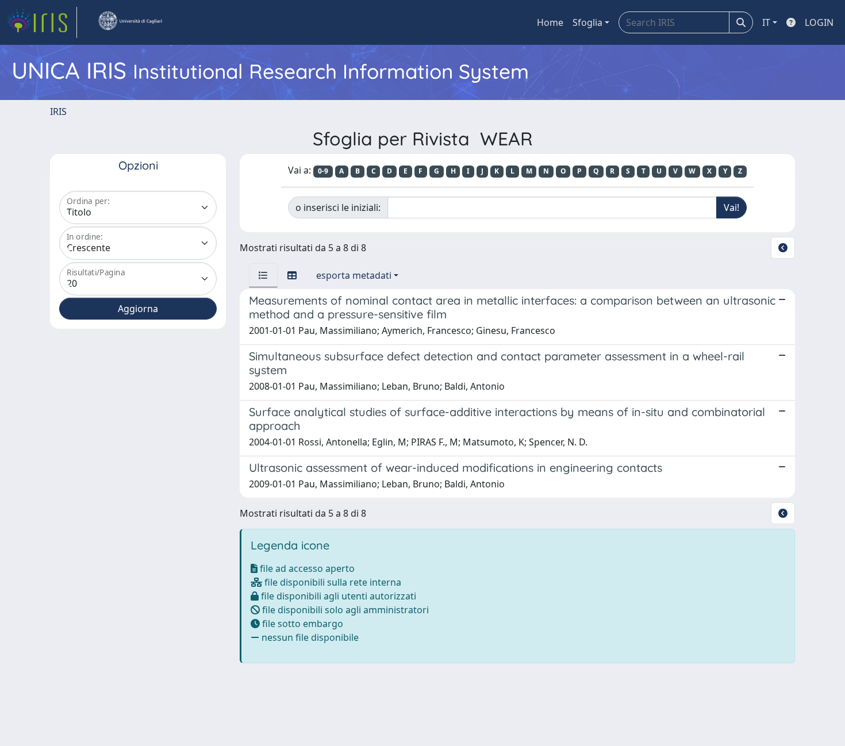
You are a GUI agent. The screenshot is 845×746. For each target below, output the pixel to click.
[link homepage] (42, 22)
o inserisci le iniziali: (338, 207)
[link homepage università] (130, 22)
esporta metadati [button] (353, 275)
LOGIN (819, 22)
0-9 (323, 171)
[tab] (263, 275)
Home (550, 22)
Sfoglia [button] (587, 22)
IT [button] (766, 22)
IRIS (58, 111)
